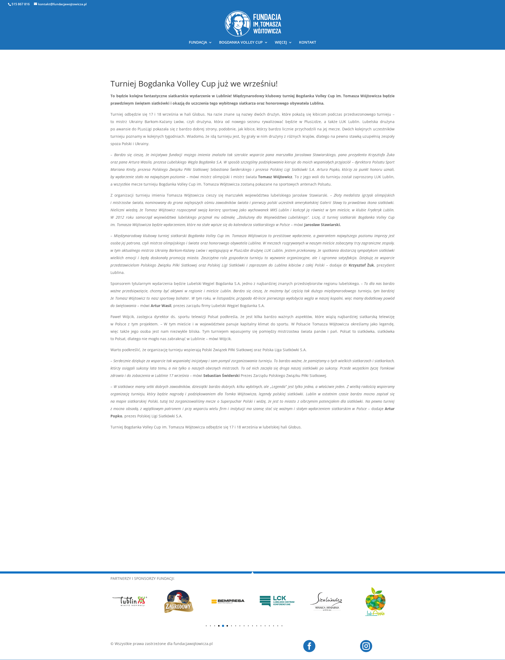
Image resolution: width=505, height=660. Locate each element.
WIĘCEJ (281, 42)
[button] (218, 625)
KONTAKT (307, 42)
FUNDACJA (198, 42)
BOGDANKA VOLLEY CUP (241, 42)
